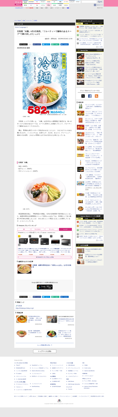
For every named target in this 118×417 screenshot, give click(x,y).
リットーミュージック (57, 365)
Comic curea (87, 368)
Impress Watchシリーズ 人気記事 (90, 216)
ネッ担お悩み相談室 (21, 379)
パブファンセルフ (88, 376)
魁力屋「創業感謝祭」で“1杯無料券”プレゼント (35, 332)
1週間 (93, 23)
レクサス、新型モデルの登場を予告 (88, 233)
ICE (83, 363)
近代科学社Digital (56, 386)
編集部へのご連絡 (53, 396)
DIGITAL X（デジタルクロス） (39, 376)
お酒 (51, 8)
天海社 (86, 365)
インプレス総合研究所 (21, 370)
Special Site (84, 50)
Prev (19, 244)
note (57, 44)
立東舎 (53, 373)
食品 (42, 8)
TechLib (70, 389)
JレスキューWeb (72, 373)
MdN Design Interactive (74, 384)
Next (69, 244)
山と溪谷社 (53, 376)
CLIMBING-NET (56, 381)
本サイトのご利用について (20, 396)
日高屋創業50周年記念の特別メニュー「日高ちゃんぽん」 (66, 320)
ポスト (24, 44)
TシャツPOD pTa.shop (90, 381)
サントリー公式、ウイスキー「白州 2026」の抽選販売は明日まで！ (93, 106)
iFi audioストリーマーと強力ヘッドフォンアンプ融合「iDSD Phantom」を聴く (93, 82)
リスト (30, 44)
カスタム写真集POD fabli (91, 383)
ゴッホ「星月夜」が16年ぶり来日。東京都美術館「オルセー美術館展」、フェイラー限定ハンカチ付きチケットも (91, 223)
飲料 (46, 8)
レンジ (65, 229)
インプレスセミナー (37, 373)
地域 (63, 8)
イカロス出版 (69, 363)
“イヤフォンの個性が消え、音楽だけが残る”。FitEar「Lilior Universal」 (93, 62)
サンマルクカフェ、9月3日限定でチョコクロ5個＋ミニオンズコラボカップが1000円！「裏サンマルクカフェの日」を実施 (91, 40)
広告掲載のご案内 (42, 396)
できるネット (19, 387)
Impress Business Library (38, 370)
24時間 (86, 23)
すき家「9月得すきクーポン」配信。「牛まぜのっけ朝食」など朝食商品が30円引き (93, 195)
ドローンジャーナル (21, 376)
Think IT (18, 365)
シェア (38, 44)
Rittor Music (53, 363)
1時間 (79, 23)
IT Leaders (18, 373)
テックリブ (69, 387)
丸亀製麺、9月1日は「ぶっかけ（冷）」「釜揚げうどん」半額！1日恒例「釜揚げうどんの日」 (91, 28)
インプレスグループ (84, 396)
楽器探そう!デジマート (57, 368)
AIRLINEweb (71, 365)
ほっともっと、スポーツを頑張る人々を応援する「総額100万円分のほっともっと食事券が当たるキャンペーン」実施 (93, 122)
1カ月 (100, 23)
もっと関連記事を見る (43, 345)
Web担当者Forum (20, 368)
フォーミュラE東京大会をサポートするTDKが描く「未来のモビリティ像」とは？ (93, 69)
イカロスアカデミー (73, 376)
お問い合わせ (32, 396)
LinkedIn (66, 44)
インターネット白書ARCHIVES (24, 389)
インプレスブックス (37, 383)
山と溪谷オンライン (57, 378)
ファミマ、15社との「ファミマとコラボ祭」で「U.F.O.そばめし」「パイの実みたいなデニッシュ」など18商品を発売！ (91, 36)
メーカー (57, 8)
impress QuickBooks (89, 370)
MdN (67, 379)
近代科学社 (53, 384)
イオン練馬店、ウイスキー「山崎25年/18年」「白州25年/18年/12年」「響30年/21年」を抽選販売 (90, 44)
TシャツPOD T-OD (57, 370)
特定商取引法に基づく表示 (97, 396)
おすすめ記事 (84, 245)
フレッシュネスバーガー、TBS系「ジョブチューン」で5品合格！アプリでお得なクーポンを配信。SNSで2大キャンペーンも (93, 157)
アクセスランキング (86, 21)
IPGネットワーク (87, 378)
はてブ (47, 44)
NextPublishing (35, 386)
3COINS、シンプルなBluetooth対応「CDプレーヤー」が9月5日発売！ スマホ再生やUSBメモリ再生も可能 (91, 227)
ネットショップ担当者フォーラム (40, 368)
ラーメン (51, 229)
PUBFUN (85, 373)
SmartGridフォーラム (37, 365)
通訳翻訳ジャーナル (73, 370)
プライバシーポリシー (65, 396)
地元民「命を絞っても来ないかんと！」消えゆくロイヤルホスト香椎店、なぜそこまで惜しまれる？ (91, 238)
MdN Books (71, 381)
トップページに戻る (44, 351)
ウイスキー (38, 229)
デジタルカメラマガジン (22, 384)
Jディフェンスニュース (74, 368)
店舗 (37, 8)
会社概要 (74, 396)
